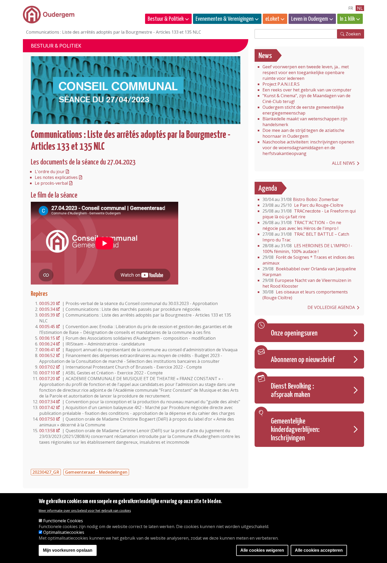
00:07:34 (47, 402)
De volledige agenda (331, 307)
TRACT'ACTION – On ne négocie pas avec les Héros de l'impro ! (301, 225)
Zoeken (353, 34)
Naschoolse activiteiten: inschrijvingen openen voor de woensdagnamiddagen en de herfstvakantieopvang (308, 147)
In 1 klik (347, 19)
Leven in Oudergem (309, 19)
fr (350, 8)
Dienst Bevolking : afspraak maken (292, 391)
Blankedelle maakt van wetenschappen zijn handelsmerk (304, 121)
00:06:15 (47, 338)
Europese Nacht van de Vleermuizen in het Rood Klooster (306, 283)
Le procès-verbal (51, 183)
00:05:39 (47, 315)
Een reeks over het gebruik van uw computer (306, 90)
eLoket (272, 19)
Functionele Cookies (63, 521)
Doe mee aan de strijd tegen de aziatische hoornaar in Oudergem (303, 133)
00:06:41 (47, 350)
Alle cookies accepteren (319, 550)
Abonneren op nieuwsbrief (303, 360)
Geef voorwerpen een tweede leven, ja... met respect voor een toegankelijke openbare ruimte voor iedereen (305, 72)
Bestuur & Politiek (166, 19)
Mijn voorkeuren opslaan (67, 550)
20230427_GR (45, 472)
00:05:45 (47, 326)
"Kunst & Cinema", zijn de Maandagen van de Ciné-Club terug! (306, 98)
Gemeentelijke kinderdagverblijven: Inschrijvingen (295, 430)
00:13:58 (47, 430)
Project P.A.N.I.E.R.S (281, 84)
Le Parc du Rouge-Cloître (302, 205)
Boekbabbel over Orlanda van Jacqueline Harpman (309, 271)
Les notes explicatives (56, 177)
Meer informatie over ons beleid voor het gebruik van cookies (85, 510)
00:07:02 (47, 367)
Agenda (268, 188)
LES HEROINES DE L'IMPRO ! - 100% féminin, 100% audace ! (307, 248)
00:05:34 (47, 309)
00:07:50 (47, 419)
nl (360, 8)
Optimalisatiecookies (63, 532)
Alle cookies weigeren (262, 550)
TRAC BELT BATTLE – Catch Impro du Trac (305, 237)
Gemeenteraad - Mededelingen (96, 472)
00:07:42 (47, 407)
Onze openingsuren (294, 333)
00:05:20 (47, 303)
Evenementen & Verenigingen (225, 19)
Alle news (343, 163)
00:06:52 (47, 355)
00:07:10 (47, 373)
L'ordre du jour (49, 171)
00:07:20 (47, 378)
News (265, 56)
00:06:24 (47, 344)
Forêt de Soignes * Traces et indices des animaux (308, 260)
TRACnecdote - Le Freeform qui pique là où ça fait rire (309, 214)
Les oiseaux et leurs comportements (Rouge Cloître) (305, 295)
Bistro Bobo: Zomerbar (300, 199)
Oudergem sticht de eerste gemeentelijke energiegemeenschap (303, 110)
